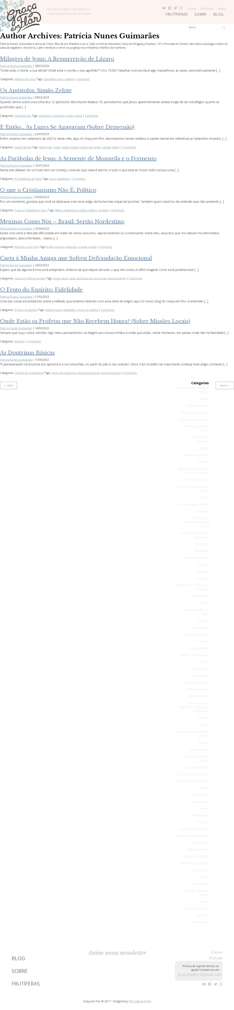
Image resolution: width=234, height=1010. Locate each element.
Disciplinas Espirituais (196, 558)
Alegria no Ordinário (196, 455)
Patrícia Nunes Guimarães (16, 66)
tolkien (116, 147)
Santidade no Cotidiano (194, 863)
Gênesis (204, 641)
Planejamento (200, 815)
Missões (19, 341)
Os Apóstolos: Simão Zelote (36, 90)
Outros (204, 808)
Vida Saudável (200, 922)
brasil (49, 247)
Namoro (203, 743)
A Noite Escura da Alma (194, 413)
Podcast (204, 822)
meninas (59, 247)
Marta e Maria (200, 669)
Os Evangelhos (200, 802)
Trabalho (203, 902)
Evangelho (50, 79)
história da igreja (111, 373)
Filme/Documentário (196, 634)
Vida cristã (202, 915)
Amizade (203, 462)
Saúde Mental (22, 147)
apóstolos (45, 116)
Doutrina (203, 565)
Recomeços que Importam (192, 836)
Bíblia (58, 210)
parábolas (63, 179)
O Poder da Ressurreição (193, 774)
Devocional (202, 544)
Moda (205, 725)
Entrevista (203, 578)
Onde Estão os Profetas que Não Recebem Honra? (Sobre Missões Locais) (95, 321)
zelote (78, 116)
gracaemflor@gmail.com (198, 975)
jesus (60, 79)
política (83, 210)
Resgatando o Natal (196, 856)
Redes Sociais (200, 843)
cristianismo (70, 210)
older (8, 385)
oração (82, 247)
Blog (219, 14)
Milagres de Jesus (25, 79)
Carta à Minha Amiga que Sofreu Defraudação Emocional (76, 258)
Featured (203, 621)
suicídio (106, 147)
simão (69, 116)
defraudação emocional (91, 278)
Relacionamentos (198, 849)
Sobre (201, 14)
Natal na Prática (199, 749)
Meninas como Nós (26, 247)
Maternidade (201, 675)
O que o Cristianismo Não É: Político (48, 190)
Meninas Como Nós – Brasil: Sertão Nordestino (62, 221)
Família (204, 603)
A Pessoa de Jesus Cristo (193, 419)
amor (64, 278)
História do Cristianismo (29, 373)
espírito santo (53, 310)
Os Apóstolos (22, 116)
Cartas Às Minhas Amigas (29, 278)
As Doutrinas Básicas (27, 352)
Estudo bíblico (200, 596)
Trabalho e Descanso (195, 908)
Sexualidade (201, 884)
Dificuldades (201, 551)
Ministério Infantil (198, 696)
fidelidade (69, 310)
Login (221, 8)
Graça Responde (198, 648)
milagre (69, 79)
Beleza (204, 497)
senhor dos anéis (89, 147)
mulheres (71, 247)
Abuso (205, 448)
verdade (103, 210)
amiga (56, 278)
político (92, 210)
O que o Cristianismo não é (30, 210)
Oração (204, 788)
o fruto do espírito (87, 310)
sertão (92, 247)
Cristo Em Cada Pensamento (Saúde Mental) (196, 522)
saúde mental (69, 147)
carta (72, 278)
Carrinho (206, 8)
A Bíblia (204, 399)
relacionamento (116, 278)
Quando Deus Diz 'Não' (194, 829)
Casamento (202, 511)
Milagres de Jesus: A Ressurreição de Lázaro (57, 59)
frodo (56, 147)
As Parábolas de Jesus (28, 179)
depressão (45, 147)
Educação (203, 571)
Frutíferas (177, 14)
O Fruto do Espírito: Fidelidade (41, 289)
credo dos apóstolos (64, 373)
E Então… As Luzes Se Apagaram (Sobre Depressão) (67, 127)
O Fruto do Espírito (26, 310)
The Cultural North (139, 1001)
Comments (83, 79)
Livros (191, 8)
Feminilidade (201, 628)
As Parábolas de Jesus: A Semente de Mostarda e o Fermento (78, 158)
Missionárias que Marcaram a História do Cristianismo (194, 707)
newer (224, 385)
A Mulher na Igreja (197, 406)
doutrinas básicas (89, 373)
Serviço (204, 877)
